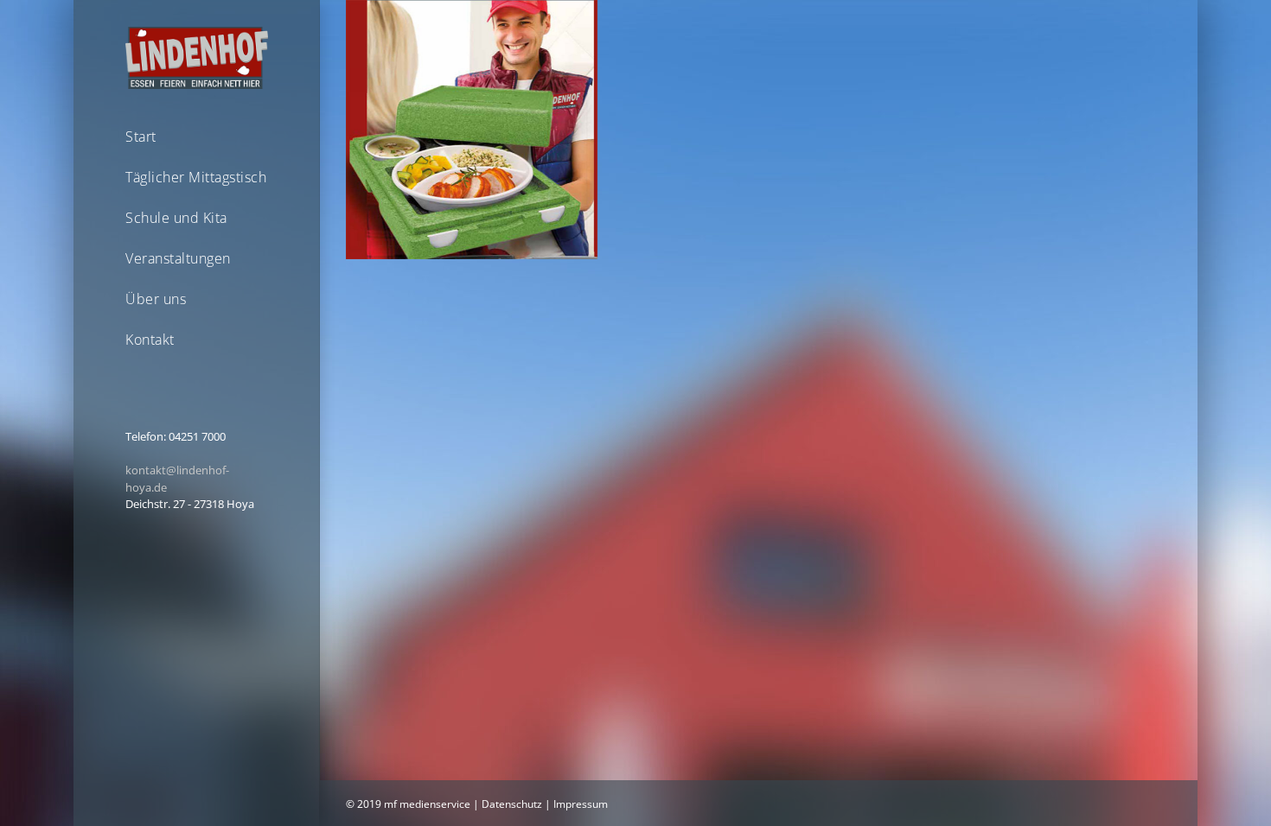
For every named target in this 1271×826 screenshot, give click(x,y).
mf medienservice (427, 804)
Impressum (580, 804)
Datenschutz (512, 804)
